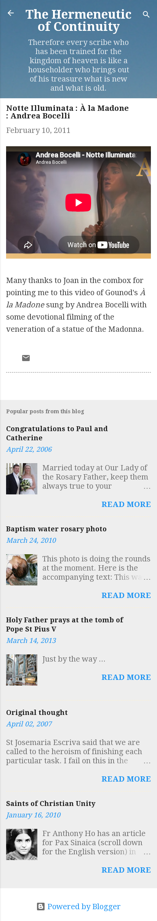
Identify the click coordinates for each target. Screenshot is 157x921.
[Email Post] (25, 360)
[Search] (146, 15)
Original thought (37, 712)
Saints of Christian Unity (50, 803)
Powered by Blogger (83, 906)
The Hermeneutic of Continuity (78, 20)
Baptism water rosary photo (56, 529)
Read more (126, 504)
